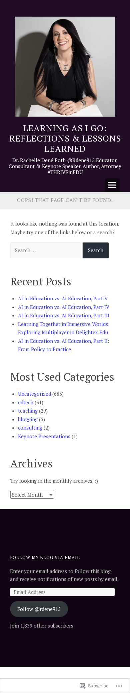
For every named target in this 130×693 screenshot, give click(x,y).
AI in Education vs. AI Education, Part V (63, 298)
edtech (25, 402)
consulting (30, 427)
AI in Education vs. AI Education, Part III (63, 315)
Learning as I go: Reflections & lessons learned (65, 138)
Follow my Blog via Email (45, 557)
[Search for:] (46, 250)
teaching (28, 410)
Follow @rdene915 (39, 609)
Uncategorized (34, 393)
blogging (28, 419)
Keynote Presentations (44, 436)
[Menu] (112, 185)
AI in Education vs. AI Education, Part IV (63, 307)
